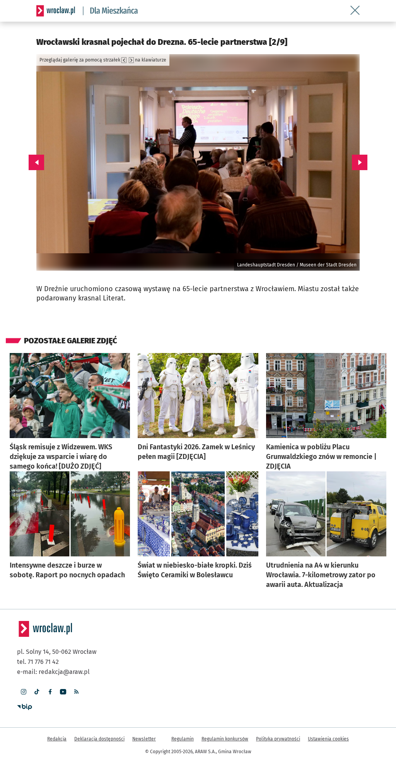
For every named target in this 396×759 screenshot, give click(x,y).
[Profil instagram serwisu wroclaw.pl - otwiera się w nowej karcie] (23, 691)
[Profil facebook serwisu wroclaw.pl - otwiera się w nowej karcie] (50, 691)
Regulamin (182, 739)
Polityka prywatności (278, 739)
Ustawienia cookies (328, 739)
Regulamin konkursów (224, 739)
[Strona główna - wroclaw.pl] (55, 11)
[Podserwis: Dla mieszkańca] (110, 10)
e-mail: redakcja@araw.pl (53, 671)
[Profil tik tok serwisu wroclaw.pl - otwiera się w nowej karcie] (37, 691)
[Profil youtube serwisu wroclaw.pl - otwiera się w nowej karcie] (63, 691)
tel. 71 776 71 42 (38, 661)
